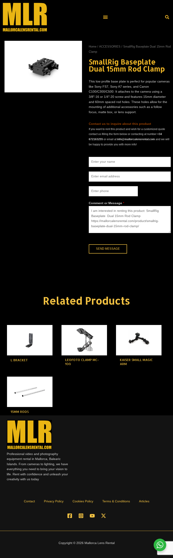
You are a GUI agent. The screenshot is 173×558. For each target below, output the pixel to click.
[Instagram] (81, 515)
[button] (105, 17)
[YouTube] (92, 515)
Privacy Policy (54, 501)
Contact (29, 501)
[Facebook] (69, 515)
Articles (144, 501)
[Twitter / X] (103, 515)
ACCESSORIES (110, 46)
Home (92, 46)
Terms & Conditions (116, 501)
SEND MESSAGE (108, 248)
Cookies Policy (83, 501)
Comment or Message (106, 203)
